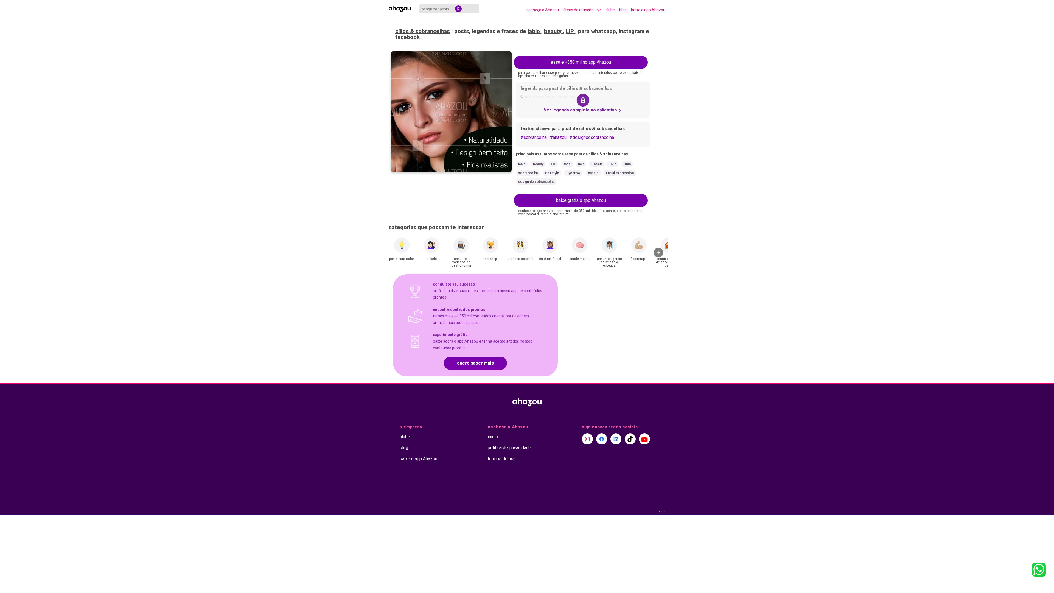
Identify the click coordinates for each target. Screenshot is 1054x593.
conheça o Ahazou (542, 10)
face (567, 164)
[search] (458, 8)
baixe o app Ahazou (648, 10)
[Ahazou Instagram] (587, 438)
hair (581, 164)
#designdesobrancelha (592, 137)
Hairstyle (552, 173)
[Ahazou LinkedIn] (615, 438)
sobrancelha (528, 173)
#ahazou (558, 137)
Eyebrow (573, 173)
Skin (612, 164)
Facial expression (620, 173)
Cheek (596, 164)
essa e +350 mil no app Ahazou (581, 62)
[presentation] (658, 252)
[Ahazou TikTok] (630, 438)
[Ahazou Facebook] (601, 438)
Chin (627, 164)
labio (534, 31)
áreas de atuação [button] (578, 10)
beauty (553, 31)
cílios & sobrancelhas (422, 31)
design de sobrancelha (536, 182)
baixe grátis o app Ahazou (581, 200)
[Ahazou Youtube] (644, 438)
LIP (570, 31)
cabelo (593, 173)
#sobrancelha (533, 137)
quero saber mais (475, 363)
